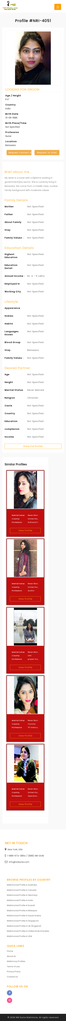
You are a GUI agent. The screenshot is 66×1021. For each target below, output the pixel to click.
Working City (13, 291)
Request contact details (20, 152)
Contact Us (12, 976)
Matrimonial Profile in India (20, 900)
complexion (12, 429)
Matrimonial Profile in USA (19, 936)
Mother (9, 206)
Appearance (12, 308)
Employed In (12, 283)
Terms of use (13, 966)
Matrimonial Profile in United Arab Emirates (28, 931)
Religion (10, 397)
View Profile (25, 530)
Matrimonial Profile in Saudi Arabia (24, 915)
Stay (7, 229)
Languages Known (12, 333)
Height (9, 382)
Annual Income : (15, 275)
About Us (11, 956)
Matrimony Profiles (16, 961)
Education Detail (11, 267)
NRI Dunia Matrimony (27, 1017)
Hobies (9, 315)
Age (7, 374)
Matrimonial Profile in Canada (21, 890)
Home (10, 951)
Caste (8, 405)
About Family (13, 222)
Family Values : (14, 237)
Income (9, 436)
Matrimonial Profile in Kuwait (21, 905)
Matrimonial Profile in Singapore (23, 920)
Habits (9, 323)
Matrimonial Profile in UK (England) (24, 926)
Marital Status (14, 390)
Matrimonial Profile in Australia (22, 884)
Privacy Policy (13, 971)
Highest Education (11, 256)
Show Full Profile (33, 446)
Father (9, 214)
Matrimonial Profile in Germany (22, 895)
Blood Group (13, 342)
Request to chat (47, 152)
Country (10, 413)
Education (11, 421)
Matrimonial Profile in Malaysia (22, 910)
